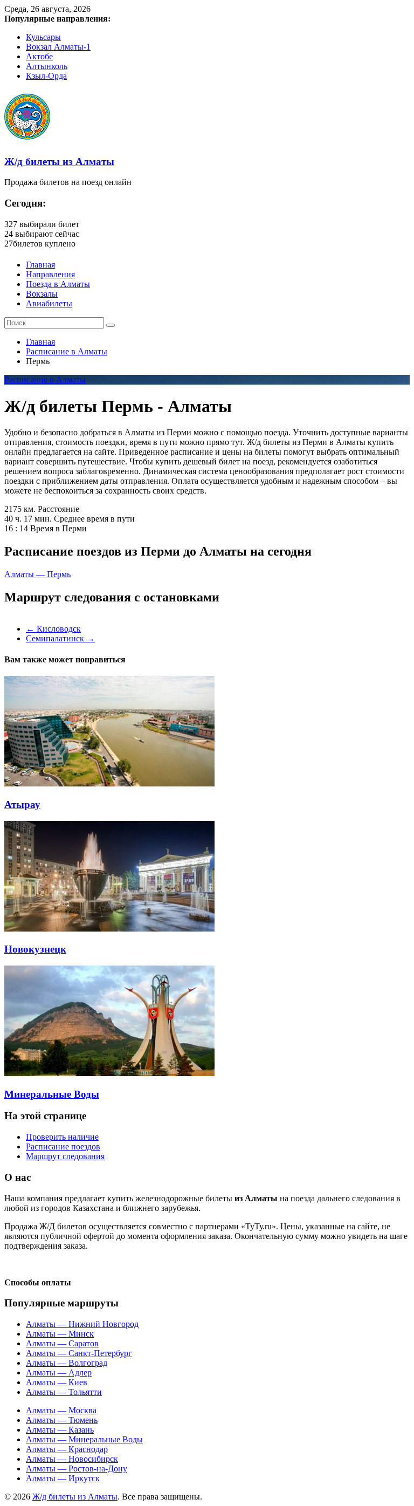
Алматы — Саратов (62, 1343)
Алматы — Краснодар (67, 1449)
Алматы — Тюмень (62, 1420)
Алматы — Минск (60, 1333)
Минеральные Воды (51, 1094)
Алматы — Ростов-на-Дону (76, 1468)
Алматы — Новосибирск (72, 1458)
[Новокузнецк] (109, 928)
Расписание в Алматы (66, 351)
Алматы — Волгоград (66, 1362)
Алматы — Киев (56, 1382)
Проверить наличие (62, 1136)
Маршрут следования (65, 1156)
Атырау (22, 804)
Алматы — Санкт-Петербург (79, 1353)
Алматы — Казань (60, 1429)
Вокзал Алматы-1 (58, 46)
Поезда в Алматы (58, 284)
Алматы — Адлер (59, 1372)
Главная (40, 264)
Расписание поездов (63, 1146)
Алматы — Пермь (37, 574)
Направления (50, 274)
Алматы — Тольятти (64, 1392)
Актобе (39, 56)
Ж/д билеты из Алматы (59, 161)
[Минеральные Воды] (109, 1073)
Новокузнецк (35, 949)
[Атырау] (109, 783)
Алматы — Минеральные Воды (84, 1439)
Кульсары (43, 37)
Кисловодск (53, 628)
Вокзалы (42, 293)
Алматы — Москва (61, 1410)
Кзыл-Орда (46, 75)
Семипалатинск (60, 638)
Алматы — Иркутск (63, 1478)
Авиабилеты (49, 303)
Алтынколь (46, 66)
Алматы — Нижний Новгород (82, 1324)
